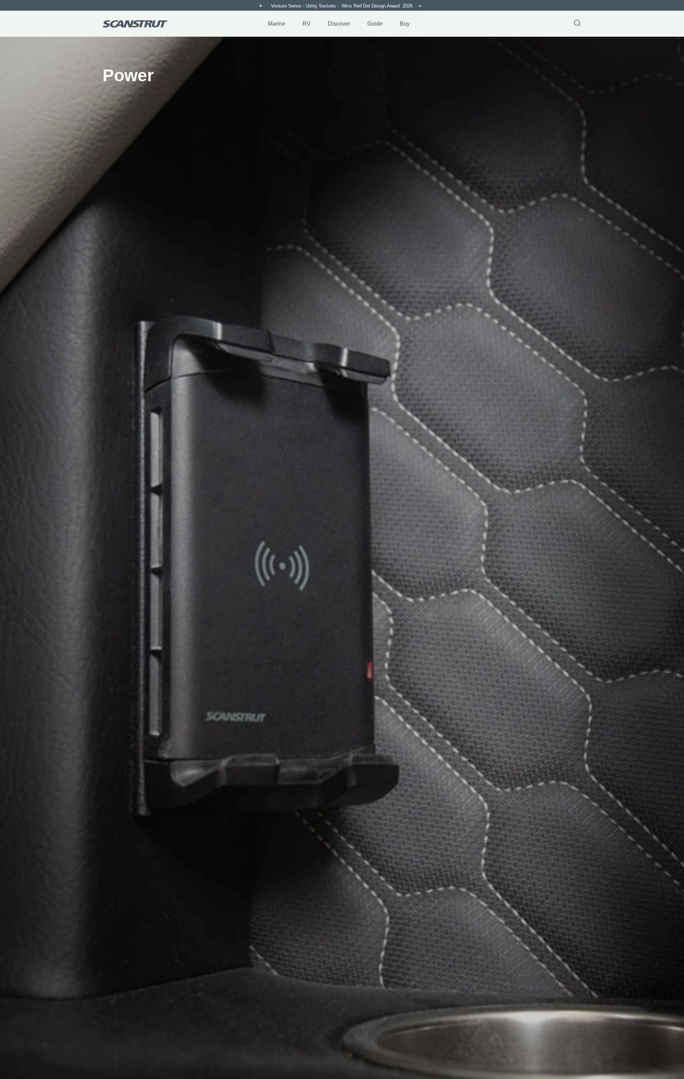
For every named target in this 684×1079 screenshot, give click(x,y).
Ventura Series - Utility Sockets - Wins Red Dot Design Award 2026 (342, 6)
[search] (577, 23)
